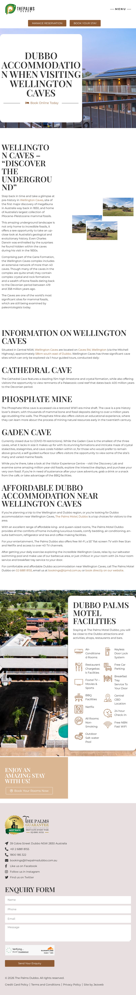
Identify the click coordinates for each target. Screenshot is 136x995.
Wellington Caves (31, 200)
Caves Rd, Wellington (92, 349)
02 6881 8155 (24, 570)
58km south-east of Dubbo (53, 353)
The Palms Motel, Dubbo (71, 516)
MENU (120, 9)
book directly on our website (104, 570)
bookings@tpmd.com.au (64, 570)
